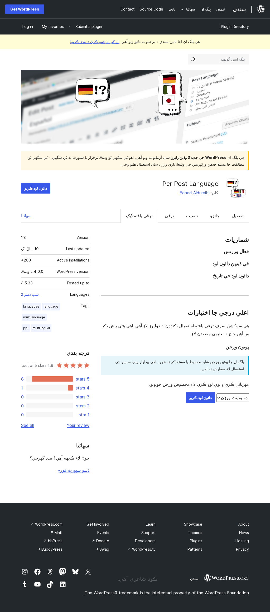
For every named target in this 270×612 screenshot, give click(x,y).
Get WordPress (24, 9)
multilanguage (34, 317)
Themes (195, 532)
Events (103, 532)
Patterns (194, 549)
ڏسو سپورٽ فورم (73, 470)
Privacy (242, 549)
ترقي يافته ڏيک (139, 215)
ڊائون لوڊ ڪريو (36, 188)
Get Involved (97, 524)
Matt (56, 532)
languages (31, 306)
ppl (25, 328)
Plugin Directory (235, 26)
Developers (145, 541)
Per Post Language (190, 183)
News (244, 532)
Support (148, 532)
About (243, 524)
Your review (78, 425)
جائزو (215, 215)
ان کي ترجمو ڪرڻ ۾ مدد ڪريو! (94, 41)
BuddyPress (49, 549)
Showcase (193, 524)
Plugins (196, 541)
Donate (100, 541)
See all (27, 425)
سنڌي (194, 578)
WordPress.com (46, 524)
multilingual (41, 328)
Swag (102, 549)
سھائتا (26, 215)
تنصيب (192, 215)
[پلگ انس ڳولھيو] (193, 59)
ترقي (169, 215)
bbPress (53, 541)
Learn (151, 524)
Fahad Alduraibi (194, 192)
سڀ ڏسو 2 (30, 294)
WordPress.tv (142, 549)
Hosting (242, 541)
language (51, 306)
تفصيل (237, 215)
